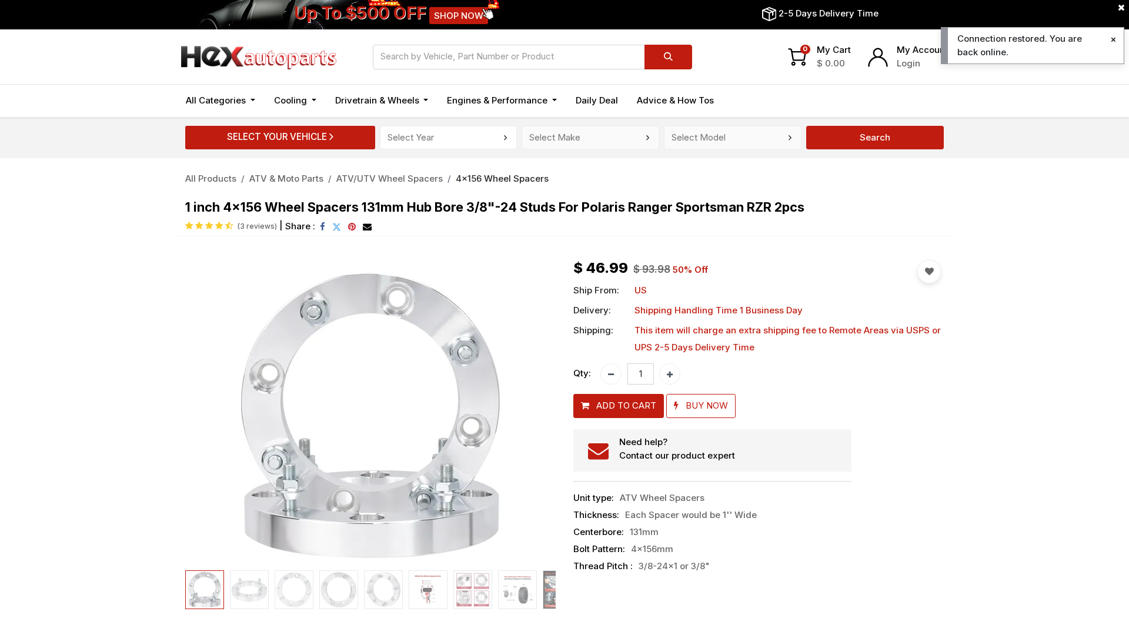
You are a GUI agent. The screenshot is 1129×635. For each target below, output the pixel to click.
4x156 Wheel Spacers (502, 178)
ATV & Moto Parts (286, 178)
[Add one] (669, 374)
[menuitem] (596, 101)
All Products (210, 178)
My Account (922, 49)
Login (908, 63)
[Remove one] (611, 374)
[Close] (1113, 40)
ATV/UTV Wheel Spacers (389, 178)
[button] (213, 413)
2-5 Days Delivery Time (829, 13)
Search (875, 137)
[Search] (668, 57)
